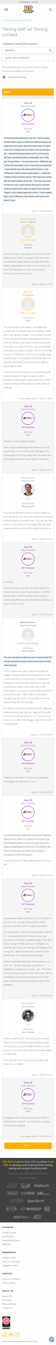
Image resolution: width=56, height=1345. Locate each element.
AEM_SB (28, 292)
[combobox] (28, 58)
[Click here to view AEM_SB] (28, 304)
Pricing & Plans (9, 1257)
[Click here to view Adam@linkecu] (28, 635)
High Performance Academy (28, 9)
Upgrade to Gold (10, 1265)
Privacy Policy (8, 1283)
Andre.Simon (28, 477)
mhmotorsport (28, 219)
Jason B (28, 103)
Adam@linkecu (28, 622)
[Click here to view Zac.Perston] (28, 1016)
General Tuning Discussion (20, 20)
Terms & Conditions (11, 1279)
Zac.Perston (28, 1003)
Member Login (29, 2)
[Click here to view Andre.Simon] (28, 490)
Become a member (11, 1261)
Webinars (6, 1244)
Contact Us (7, 1308)
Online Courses (9, 1232)
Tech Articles (8, 1236)
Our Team (6, 1300)
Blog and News (9, 1304)
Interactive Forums (10, 1240)
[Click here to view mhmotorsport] (28, 231)
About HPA (7, 1296)
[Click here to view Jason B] (28, 115)
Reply (7, 92)
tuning (23, 67)
